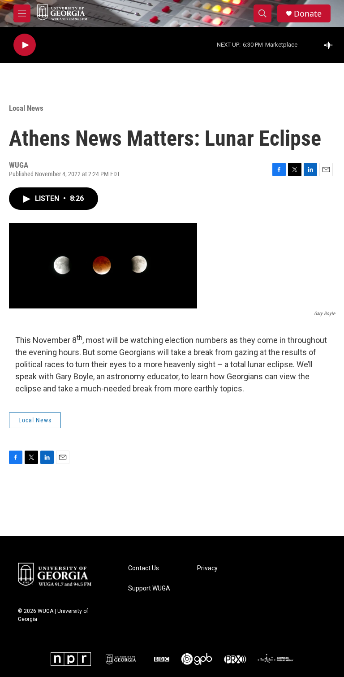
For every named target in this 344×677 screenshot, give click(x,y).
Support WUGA (149, 588)
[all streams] (331, 45)
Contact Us (143, 568)
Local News (26, 108)
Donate (308, 13)
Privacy (207, 568)
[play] (24, 45)
